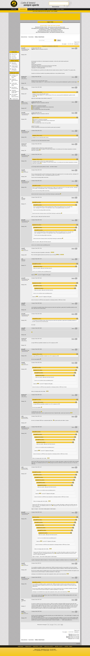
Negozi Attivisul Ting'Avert (14, 69)
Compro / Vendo (60, 9)
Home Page (13, 9)
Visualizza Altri (15, 98)
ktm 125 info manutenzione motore (42, 32)
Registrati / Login (32, 9)
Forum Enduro (31, 36)
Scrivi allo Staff (53, 649)
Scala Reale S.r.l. (39, 650)
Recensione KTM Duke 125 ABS (41, 27)
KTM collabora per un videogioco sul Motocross (40, 28)
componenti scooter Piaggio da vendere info (15, 91)
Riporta (73, 48)
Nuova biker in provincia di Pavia (15, 88)
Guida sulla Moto (41, 9)
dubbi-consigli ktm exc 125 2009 (56, 30)
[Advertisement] (50, 16)
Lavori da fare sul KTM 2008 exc (44, 30)
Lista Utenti (14, 56)
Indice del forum (24, 36)
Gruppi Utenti (14, 57)
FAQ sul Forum (14, 54)
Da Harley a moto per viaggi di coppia (15, 76)
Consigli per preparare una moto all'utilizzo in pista (59, 28)
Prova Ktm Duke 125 (43, 29)
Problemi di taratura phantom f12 (15, 80)
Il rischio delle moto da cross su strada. (15, 84)
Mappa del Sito (37, 649)
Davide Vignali (46, 650)
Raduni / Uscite (50, 9)
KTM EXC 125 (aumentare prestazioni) (54, 29)
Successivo (76, 43)
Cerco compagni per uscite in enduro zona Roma (15, 95)
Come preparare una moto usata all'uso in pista (56, 27)
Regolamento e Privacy (45, 649)
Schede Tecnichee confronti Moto (15, 66)
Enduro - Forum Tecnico (39, 36)
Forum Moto (23, 9)
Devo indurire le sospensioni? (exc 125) (57, 32)
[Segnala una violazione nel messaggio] (76, 48)
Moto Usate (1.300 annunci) (14, 63)
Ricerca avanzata (55, 6)
